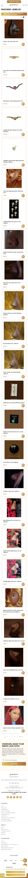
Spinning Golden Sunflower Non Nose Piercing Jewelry (13, 161)
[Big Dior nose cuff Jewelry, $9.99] (14, 331)
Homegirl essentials (6, 821)
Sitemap (3, 834)
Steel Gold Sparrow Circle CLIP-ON (13, 670)
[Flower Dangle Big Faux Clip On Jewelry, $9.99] (14, 209)
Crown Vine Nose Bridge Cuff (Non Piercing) (12, 131)
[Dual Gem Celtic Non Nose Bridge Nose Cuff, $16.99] (14, 57)
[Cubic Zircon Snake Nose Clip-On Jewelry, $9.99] (14, 538)
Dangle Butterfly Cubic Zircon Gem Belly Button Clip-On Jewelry (13, 611)
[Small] (23, 17)
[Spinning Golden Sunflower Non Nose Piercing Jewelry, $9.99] (14, 148)
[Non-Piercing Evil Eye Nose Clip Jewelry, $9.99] (14, 507)
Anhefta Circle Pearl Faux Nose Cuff (13, 728)
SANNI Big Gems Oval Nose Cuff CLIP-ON (14, 641)
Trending (4, 842)
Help (2, 806)
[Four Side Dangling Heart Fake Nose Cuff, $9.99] (14, 178)
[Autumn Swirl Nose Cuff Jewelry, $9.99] (14, 568)
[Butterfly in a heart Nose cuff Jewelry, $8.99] (14, 270)
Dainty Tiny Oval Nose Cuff (10, 41)
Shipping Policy (5, 814)
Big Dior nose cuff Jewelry (10, 343)
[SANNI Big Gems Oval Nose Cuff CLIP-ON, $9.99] (14, 628)
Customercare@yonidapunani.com (14, 787)
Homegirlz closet (5, 819)
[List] (26, 17)
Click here (17, 790)
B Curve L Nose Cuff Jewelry (11, 491)
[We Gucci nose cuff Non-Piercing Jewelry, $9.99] (14, 300)
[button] (14, 14)
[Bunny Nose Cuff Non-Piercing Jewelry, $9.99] (14, 390)
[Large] (21, 17)
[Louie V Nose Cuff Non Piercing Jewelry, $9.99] (14, 359)
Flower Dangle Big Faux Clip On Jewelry (12, 222)
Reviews (3, 832)
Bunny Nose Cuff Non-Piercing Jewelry (14, 402)
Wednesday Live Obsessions (9, 844)
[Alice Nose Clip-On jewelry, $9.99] (14, 449)
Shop (2, 841)
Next (20, 736)
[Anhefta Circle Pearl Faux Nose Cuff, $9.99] (14, 715)
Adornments (4, 846)
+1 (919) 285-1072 (14, 783)
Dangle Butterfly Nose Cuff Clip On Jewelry (13, 432)
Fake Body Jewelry (6, 849)
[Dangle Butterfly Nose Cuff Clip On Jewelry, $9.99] (14, 419)
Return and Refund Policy (8, 812)
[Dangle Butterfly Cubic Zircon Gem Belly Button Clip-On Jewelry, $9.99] (14, 597)
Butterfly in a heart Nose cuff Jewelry (11, 283)
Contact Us (4, 816)
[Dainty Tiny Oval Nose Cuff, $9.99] (14, 28)
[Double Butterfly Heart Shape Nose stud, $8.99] (14, 239)
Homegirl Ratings (5, 831)
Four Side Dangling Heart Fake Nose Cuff (13, 192)
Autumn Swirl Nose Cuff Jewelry (12, 581)
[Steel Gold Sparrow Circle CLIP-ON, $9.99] (14, 657)
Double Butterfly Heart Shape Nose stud (13, 253)
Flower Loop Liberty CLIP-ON (11, 699)
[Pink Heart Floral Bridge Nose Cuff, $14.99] (14, 88)
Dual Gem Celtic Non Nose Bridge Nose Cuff (13, 71)
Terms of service (5, 811)
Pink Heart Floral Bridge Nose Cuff (13, 101)
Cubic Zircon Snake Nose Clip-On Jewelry (12, 551)
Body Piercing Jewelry (7, 847)
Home (2, 827)
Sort (25, 860)
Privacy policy (4, 809)
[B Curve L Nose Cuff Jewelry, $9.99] (14, 478)
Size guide (4, 808)
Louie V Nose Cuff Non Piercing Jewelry (11, 373)
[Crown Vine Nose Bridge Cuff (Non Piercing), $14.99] (14, 117)
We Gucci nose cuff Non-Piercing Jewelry (12, 314)
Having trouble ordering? (8, 817)
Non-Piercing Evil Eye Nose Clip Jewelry (12, 521)
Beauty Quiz (4, 829)
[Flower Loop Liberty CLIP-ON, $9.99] (14, 686)
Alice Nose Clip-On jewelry (10, 462)
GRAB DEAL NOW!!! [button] (14, 1)
